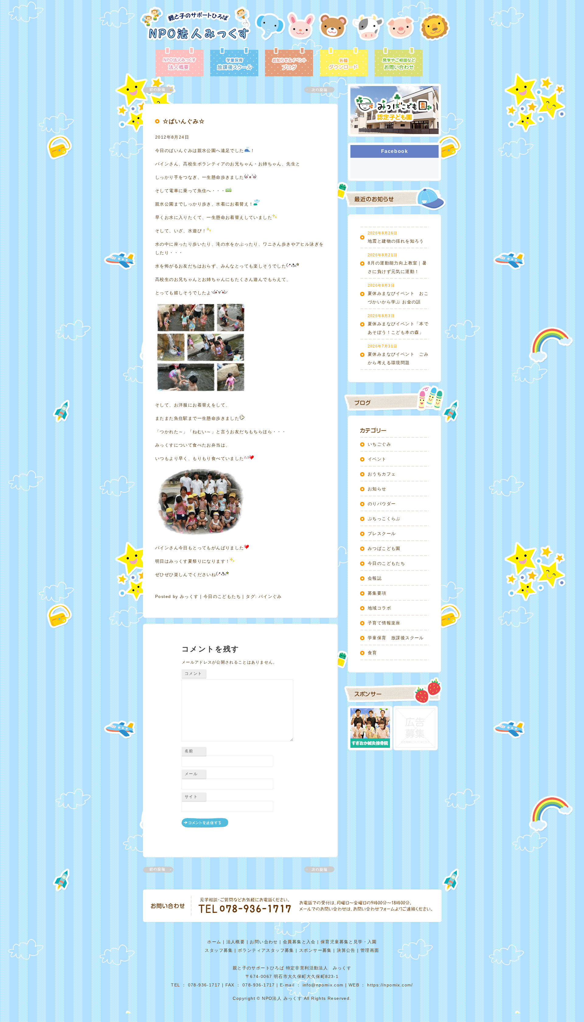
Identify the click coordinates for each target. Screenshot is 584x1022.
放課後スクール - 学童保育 (234, 62)
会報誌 (375, 578)
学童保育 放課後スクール (396, 637)
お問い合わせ (264, 941)
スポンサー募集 (315, 950)
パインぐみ (270, 596)
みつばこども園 (384, 548)
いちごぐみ (379, 444)
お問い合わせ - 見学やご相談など (398, 62)
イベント (377, 459)
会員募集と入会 (299, 941)
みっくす (189, 596)
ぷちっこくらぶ (384, 518)
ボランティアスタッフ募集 (266, 950)
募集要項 (377, 593)
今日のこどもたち (222, 596)
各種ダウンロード (343, 62)
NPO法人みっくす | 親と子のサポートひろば (195, 26)
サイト (191, 796)
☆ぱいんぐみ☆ (184, 121)
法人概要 (235, 941)
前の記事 (162, 90)
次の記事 (316, 90)
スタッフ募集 (219, 950)
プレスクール (382, 533)
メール (191, 774)
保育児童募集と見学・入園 (349, 941)
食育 (372, 652)
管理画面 (369, 950)
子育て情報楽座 (384, 622)
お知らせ (377, 488)
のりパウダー (382, 503)
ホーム (214, 941)
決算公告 (346, 950)
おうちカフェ (382, 473)
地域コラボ (379, 608)
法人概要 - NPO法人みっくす (179, 62)
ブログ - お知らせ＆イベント (289, 62)
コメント (193, 673)
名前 (189, 751)
